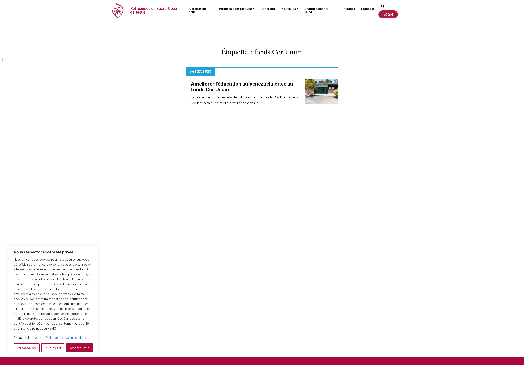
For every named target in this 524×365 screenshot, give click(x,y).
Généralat (267, 8)
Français (367, 8)
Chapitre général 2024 (316, 10)
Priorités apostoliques (235, 8)
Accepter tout (79, 348)
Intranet (349, 8)
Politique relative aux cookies (66, 337)
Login (388, 14)
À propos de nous (197, 10)
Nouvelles (288, 8)
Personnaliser (26, 348)
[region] (53, 301)
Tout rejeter (52, 348)
